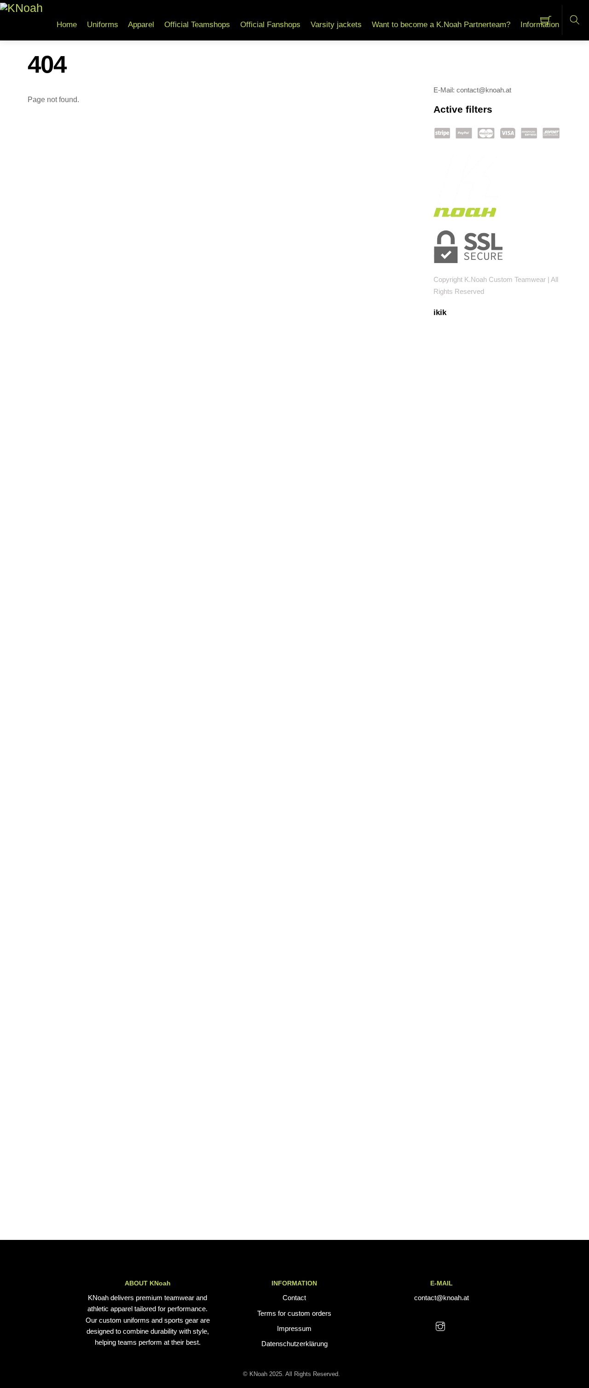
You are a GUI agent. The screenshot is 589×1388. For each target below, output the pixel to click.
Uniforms (102, 24)
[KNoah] (21, 7)
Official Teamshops (197, 24)
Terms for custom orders (294, 1313)
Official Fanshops (270, 24)
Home (67, 24)
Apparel (141, 24)
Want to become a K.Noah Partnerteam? (441, 24)
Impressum (294, 1328)
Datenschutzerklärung (294, 1344)
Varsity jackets (336, 24)
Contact (294, 1298)
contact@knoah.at (441, 1298)
